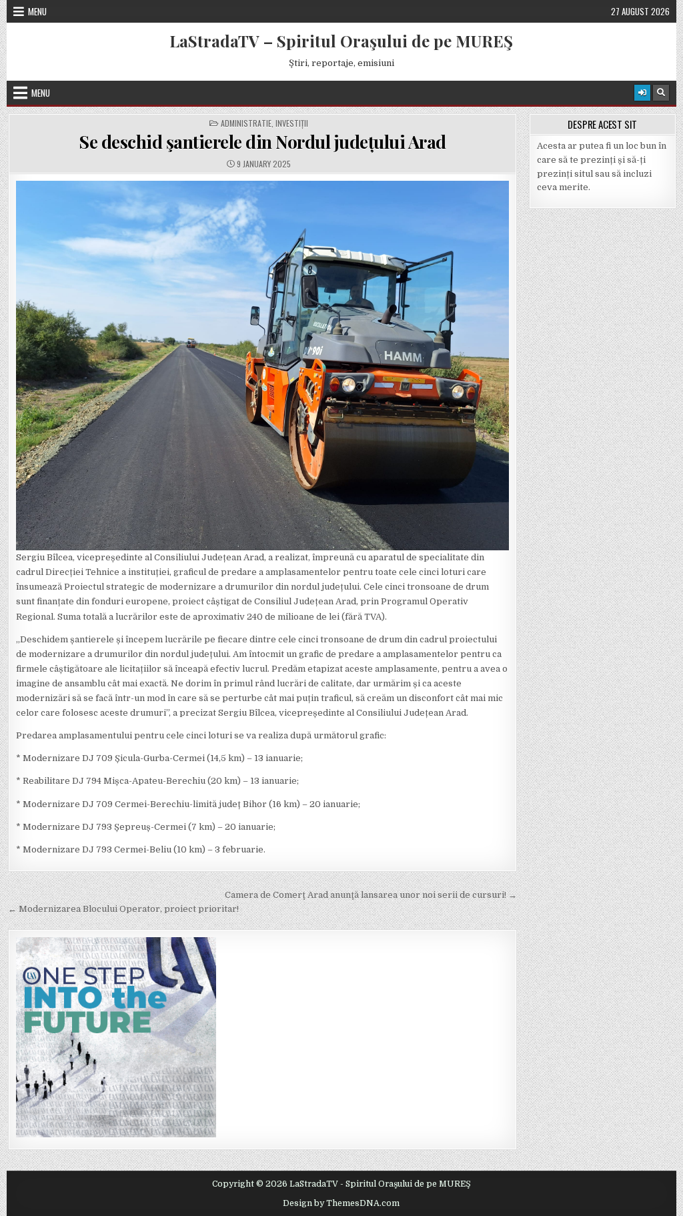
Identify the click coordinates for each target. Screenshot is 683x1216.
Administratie (246, 123)
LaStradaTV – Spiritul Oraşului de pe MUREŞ (341, 40)
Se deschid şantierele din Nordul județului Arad (262, 141)
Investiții (291, 123)
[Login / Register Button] (642, 93)
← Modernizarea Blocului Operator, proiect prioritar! (123, 909)
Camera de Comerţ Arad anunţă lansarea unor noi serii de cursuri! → (371, 895)
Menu (37, 11)
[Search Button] (661, 93)
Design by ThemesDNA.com (341, 1203)
